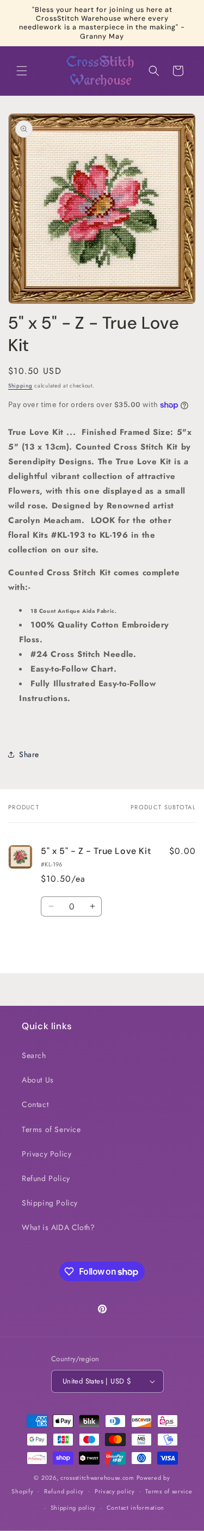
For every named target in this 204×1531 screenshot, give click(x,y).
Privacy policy (115, 1491)
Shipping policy (73, 1507)
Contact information (135, 1507)
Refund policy (64, 1491)
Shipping (20, 386)
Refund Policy (46, 1178)
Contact (35, 1104)
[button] (22, 71)
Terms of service (168, 1491)
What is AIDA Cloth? (58, 1227)
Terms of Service (51, 1129)
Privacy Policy (46, 1153)
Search (34, 1055)
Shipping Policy (50, 1202)
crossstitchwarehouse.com (97, 1477)
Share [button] (29, 754)
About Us (38, 1079)
